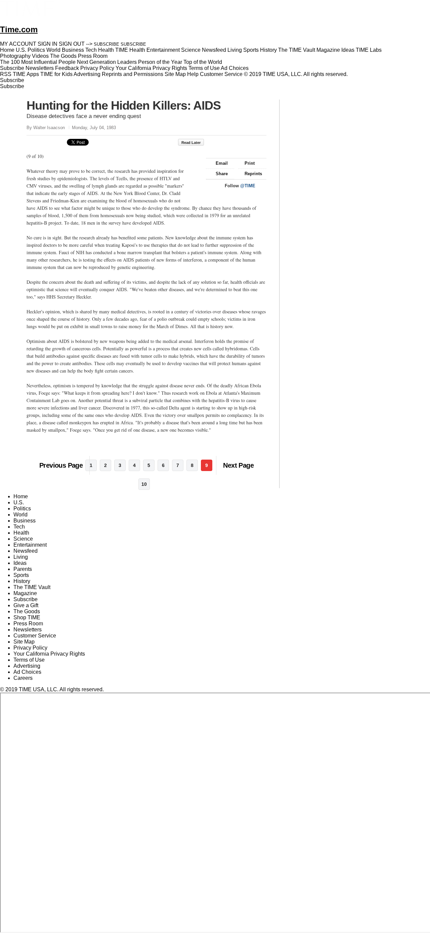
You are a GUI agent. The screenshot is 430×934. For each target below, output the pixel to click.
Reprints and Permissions (132, 74)
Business (24, 520)
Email (222, 163)
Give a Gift (25, 605)
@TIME (247, 185)
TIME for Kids (56, 74)
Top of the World (202, 62)
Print (250, 163)
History (21, 581)
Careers (23, 678)
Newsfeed (25, 551)
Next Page (238, 465)
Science (23, 539)
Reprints (253, 173)
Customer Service (221, 74)
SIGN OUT (72, 44)
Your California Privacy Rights (151, 68)
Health (21, 533)
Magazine (25, 593)
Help (193, 74)
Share (222, 173)
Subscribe (12, 68)
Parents (22, 569)
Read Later (191, 143)
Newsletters (40, 68)
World (20, 514)
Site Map (175, 74)
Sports (21, 575)
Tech (19, 527)
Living (20, 557)
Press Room (28, 623)
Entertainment (30, 545)
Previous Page (61, 465)
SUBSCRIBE (106, 44)
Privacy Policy (97, 68)
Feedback (67, 68)
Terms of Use (204, 68)
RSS (5, 74)
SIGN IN (47, 44)
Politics (22, 508)
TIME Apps (26, 74)
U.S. (18, 502)
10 (144, 484)
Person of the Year (160, 62)
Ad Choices (235, 68)
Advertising (87, 74)
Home (20, 496)
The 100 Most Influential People (38, 62)
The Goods (26, 611)
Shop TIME (26, 617)
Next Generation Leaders (107, 62)
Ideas (20, 563)
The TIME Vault (31, 587)
